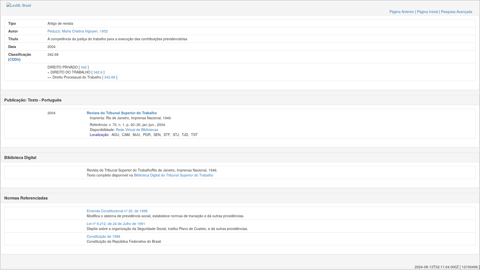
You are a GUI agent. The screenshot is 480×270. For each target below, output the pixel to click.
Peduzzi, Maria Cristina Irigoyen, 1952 (78, 31)
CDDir (14, 59)
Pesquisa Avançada (456, 11)
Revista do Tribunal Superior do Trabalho (122, 112)
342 (84, 67)
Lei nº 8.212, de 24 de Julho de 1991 (116, 223)
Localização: (100, 134)
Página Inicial (427, 11)
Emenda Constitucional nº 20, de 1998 (117, 210)
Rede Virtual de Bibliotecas (137, 129)
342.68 (109, 77)
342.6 (98, 72)
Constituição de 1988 (103, 236)
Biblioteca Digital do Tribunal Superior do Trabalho (173, 175)
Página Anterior (402, 11)
